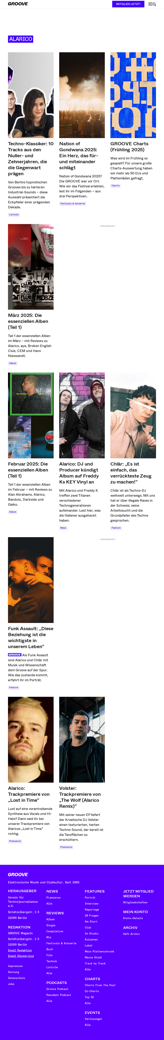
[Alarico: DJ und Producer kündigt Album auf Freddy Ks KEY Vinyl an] (82, 415)
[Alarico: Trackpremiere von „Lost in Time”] (31, 740)
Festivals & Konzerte (72, 203)
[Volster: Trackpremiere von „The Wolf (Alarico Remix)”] (82, 740)
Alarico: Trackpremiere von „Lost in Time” (29, 794)
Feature (116, 527)
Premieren (15, 841)
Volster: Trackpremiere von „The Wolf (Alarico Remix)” (80, 797)
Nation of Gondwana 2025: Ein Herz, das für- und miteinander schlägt (78, 155)
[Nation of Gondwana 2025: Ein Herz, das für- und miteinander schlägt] (82, 95)
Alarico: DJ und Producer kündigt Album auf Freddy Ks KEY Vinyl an (79, 473)
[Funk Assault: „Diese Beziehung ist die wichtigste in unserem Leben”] (31, 580)
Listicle (14, 214)
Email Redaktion (20, 950)
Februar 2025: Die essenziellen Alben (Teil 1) (28, 470)
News (63, 527)
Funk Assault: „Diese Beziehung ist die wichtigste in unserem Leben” (30, 637)
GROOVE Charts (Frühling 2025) (129, 146)
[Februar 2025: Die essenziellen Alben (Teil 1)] (31, 415)
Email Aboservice (21, 956)
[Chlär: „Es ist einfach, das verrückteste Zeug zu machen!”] (133, 415)
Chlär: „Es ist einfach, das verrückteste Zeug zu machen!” (131, 473)
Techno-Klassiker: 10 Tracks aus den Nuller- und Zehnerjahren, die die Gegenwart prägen (31, 158)
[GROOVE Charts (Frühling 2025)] (133, 95)
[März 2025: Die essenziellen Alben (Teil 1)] (31, 267)
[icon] (152, 4)
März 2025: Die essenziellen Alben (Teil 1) (28, 321)
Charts (115, 185)
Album (12, 363)
